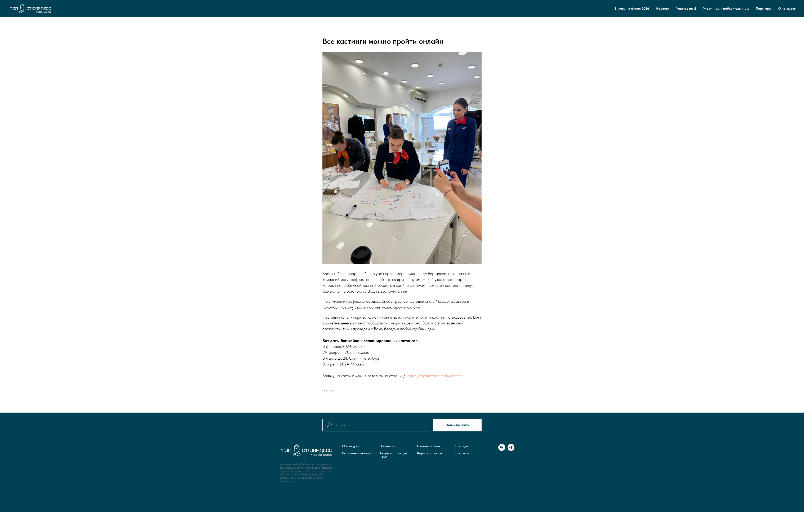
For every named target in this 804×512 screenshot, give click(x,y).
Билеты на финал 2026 (632, 8)
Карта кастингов (429, 453)
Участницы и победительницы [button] (726, 8)
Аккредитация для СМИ (393, 455)
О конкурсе (350, 446)
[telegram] (511, 450)
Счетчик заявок (429, 446)
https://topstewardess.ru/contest (435, 375)
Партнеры (763, 8)
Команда (461, 446)
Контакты (462, 453)
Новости (662, 8)
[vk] (501, 450)
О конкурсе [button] (787, 8)
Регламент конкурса (357, 453)
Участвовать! (686, 8)
